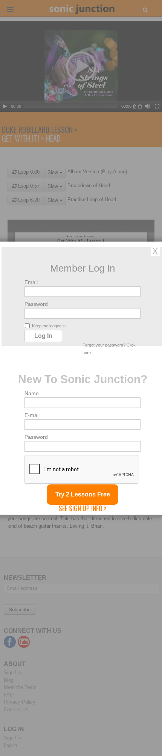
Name (31, 393)
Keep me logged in (49, 325)
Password (36, 304)
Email (31, 282)
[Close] (155, 250)
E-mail (32, 415)
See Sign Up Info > (83, 508)
